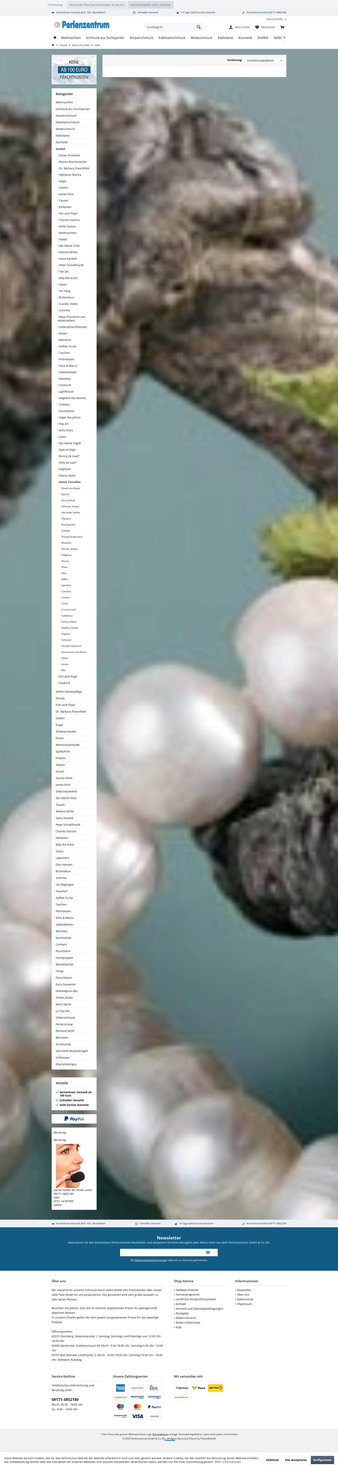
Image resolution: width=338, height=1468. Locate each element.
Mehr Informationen (228, 1462)
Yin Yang (64, 291)
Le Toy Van (63, 1011)
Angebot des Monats (72, 398)
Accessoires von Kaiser (73, 652)
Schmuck (64, 385)
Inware (60, 765)
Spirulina (66, 585)
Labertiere (62, 858)
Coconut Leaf (68, 609)
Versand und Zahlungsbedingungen (199, 1308)
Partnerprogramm (188, 1294)
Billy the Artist (67, 278)
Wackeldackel (64, 964)
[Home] (55, 38)
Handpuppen (64, 958)
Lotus (62, 437)
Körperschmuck (66, 115)
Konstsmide (63, 938)
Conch (64, 603)
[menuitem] (274, 19)
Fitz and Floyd (67, 676)
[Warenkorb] (282, 27)
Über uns (243, 1294)
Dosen (62, 333)
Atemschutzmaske (68, 745)
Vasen (62, 284)
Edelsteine (62, 135)
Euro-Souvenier (66, 984)
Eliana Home (67, 475)
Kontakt (181, 1304)
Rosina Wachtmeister (72, 162)
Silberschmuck (65, 1017)
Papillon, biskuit (69, 627)
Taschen (64, 353)
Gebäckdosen (67, 372)
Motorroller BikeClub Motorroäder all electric (96, 5)
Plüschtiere (63, 951)
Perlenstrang (64, 1024)
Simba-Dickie (64, 997)
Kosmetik (62, 142)
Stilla (64, 579)
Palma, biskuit (68, 621)
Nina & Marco (67, 366)
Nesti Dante (63, 1004)
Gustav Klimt (64, 778)
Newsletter (244, 1290)
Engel (62, 181)
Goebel (60, 149)
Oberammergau (66, 1064)
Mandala (64, 378)
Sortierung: (234, 60)
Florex (60, 738)
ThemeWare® (208, 1438)
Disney (60, 698)
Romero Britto (67, 252)
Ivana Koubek (67, 258)
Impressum (244, 1304)
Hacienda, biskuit (70, 512)
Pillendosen (66, 359)
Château (64, 404)
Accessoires (66, 411)
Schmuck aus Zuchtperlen (73, 109)
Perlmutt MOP (65, 1031)
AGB (178, 1327)
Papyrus (65, 633)
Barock (65, 494)
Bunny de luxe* (68, 456)
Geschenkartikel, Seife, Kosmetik (151, 5)
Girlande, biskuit (70, 506)
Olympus (66, 518)
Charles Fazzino (69, 220)
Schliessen (63, 1057)
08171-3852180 (65, 1399)
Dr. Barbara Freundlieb (73, 168)
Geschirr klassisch (71, 646)
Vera (64, 573)
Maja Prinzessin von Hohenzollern (71, 318)
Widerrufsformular (188, 1322)
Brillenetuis (66, 297)
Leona (64, 664)
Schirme (64, 310)
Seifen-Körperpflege (69, 691)
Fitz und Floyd (67, 213)
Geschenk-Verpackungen (72, 1051)
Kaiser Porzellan (69, 482)
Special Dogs (67, 449)
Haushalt (61, 891)
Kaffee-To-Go (67, 346)
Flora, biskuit (68, 500)
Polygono (66, 555)
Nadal (62, 239)
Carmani (61, 944)
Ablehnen (272, 1460)
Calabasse (67, 615)
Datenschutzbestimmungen (151, 1260)
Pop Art (63, 424)
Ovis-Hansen (64, 864)
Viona (64, 567)
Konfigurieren (322, 1460)
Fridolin (61, 758)
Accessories (63, 1044)
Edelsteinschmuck (67, 122)
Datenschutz (245, 1299)
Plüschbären (64, 978)
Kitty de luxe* (67, 462)
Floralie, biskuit (69, 549)
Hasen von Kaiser (70, 488)
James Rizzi (66, 194)
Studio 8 (64, 683)
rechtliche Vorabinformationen (196, 1299)
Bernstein (62, 1037)
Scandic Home (68, 304)
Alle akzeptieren (296, 1460)
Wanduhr (64, 340)
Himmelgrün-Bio (66, 991)
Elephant (64, 469)
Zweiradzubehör (66, 791)
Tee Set (63, 271)
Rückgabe (182, 1313)
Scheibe (65, 530)
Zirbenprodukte (66, 731)
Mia (63, 670)
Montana (66, 542)
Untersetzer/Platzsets (72, 327)
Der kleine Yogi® (69, 443)
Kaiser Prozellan (69, 155)
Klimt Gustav (67, 226)
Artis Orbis (65, 430)
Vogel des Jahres (69, 417)
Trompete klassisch (72, 536)
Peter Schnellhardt (71, 265)
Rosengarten (68, 524)
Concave (66, 591)
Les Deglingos (65, 884)
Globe (64, 658)
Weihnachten (64, 102)
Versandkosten (160, 1434)
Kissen (60, 771)
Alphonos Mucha (69, 175)
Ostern (63, 187)
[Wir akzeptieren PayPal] (74, 1118)
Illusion (65, 561)
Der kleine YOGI (69, 246)
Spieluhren (63, 751)
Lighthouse (66, 391)
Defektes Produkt (187, 1290)
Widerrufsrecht (186, 1318)
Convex (65, 597)
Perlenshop (56, 5)
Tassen (63, 200)
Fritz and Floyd (65, 705)
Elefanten (65, 207)
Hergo (60, 971)
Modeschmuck (65, 129)
